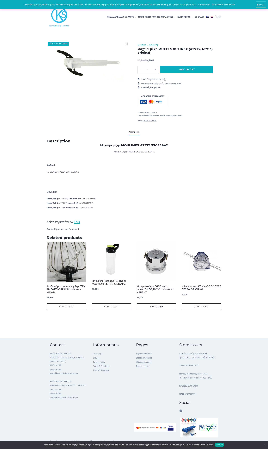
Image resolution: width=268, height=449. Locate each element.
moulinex (156, 115)
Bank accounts (142, 366)
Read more (156, 306)
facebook (74, 229)
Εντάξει (219, 445)
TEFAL (154, 121)
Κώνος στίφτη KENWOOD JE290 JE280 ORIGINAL (201, 288)
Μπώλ (180, 115)
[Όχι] (264, 444)
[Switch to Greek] (207, 16)
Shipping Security (143, 362)
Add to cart (187, 69)
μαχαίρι (169, 115)
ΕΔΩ (77, 222)
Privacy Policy (99, 362)
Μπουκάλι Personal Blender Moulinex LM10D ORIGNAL (109, 282)
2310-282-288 (55, 365)
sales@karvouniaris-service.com (64, 373)
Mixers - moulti (147, 45)
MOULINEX (147, 121)
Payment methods (144, 353)
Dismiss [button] (261, 4)
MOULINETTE (147, 115)
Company (97, 353)
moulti (162, 115)
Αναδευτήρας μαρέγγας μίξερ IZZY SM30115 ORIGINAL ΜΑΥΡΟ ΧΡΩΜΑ (66, 289)
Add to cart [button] (66, 306)
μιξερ (175, 115)
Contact (199, 16)
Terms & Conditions (101, 366)
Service (96, 357)
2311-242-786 (55, 369)
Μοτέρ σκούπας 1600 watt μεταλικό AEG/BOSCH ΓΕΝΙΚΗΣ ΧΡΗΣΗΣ (155, 289)
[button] (126, 44)
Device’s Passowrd (101, 370)
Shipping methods (144, 357)
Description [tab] (134, 132)
